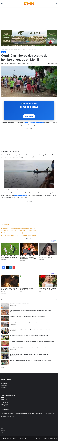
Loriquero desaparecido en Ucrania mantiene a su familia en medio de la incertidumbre (31, 322)
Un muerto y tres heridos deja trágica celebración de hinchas (18, 228)
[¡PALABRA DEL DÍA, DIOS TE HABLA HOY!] (5, 306)
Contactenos (4, 387)
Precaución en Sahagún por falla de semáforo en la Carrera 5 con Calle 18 (27, 316)
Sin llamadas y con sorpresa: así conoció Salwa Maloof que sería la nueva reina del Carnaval (32, 341)
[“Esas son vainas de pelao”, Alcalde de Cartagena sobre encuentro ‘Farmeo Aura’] (5, 356)
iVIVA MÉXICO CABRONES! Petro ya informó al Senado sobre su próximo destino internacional (32, 347)
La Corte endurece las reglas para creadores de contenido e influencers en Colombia (30, 310)
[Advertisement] (29, 19)
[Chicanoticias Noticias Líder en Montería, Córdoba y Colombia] (29, 3)
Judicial (6, 49)
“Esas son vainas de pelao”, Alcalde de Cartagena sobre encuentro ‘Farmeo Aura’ (29, 354)
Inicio (3, 49)
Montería (3, 426)
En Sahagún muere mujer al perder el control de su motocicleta (19, 230)
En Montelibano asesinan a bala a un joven (13, 233)
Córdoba (3, 423)
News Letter (4, 385)
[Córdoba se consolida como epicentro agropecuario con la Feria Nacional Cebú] (5, 337)
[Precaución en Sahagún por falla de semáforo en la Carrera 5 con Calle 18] (5, 318)
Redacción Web (5, 63)
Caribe (2, 432)
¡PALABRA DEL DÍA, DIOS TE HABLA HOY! (19, 303)
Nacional (3, 430)
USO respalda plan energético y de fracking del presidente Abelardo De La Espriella (30, 329)
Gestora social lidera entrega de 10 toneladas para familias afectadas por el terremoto (30, 360)
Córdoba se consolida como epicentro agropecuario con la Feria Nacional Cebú (29, 335)
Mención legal (4, 383)
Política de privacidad (6, 389)
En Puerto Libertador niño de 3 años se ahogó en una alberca (19, 235)
